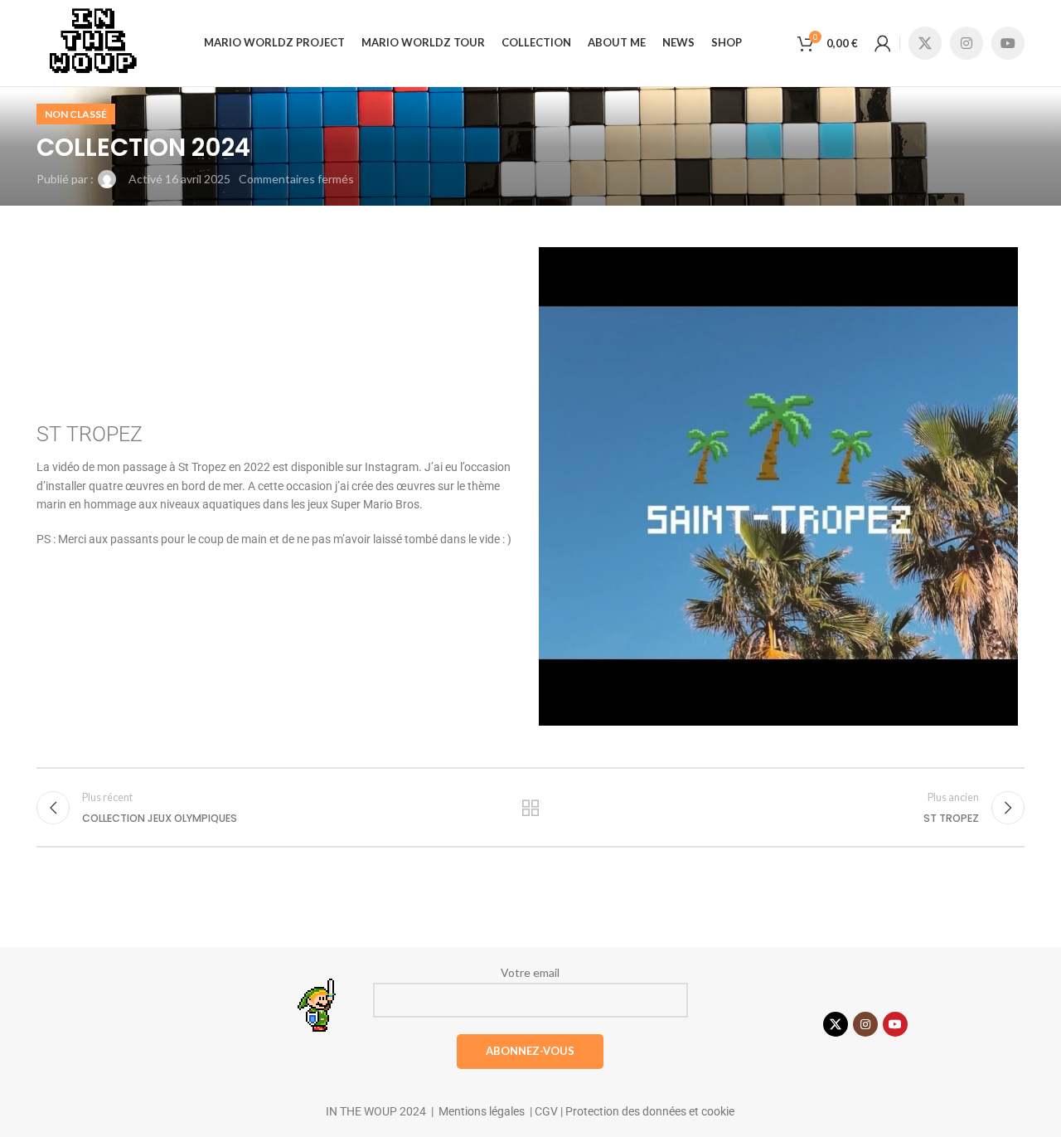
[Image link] (319, 1006)
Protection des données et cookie (649, 1111)
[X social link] (925, 43)
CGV (545, 1111)
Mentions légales (481, 1111)
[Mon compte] (882, 43)
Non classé (76, 114)
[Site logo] (92, 42)
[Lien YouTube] (1008, 43)
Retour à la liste (531, 807)
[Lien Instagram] (966, 43)
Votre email (530, 972)
